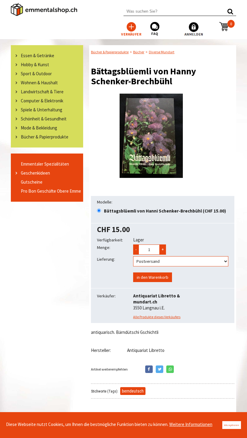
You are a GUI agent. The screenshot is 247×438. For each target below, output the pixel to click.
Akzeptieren (231, 425)
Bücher (138, 52)
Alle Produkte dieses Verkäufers (156, 317)
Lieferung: (106, 259)
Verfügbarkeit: (110, 240)
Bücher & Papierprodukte (110, 52)
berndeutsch (133, 391)
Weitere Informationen (190, 424)
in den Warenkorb (152, 277)
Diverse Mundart (161, 52)
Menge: (103, 247)
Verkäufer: (106, 296)
